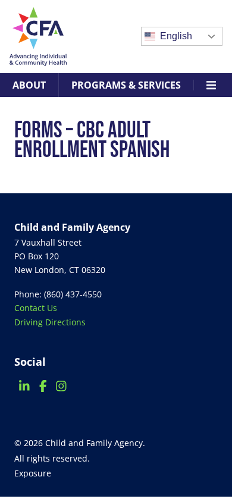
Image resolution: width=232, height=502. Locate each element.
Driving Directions (50, 322)
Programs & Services (126, 85)
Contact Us (35, 307)
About (29, 85)
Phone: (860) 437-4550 (58, 294)
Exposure (32, 473)
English (176, 36)
